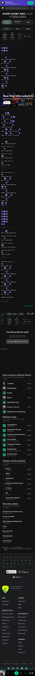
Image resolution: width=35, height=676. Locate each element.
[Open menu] (32, 8)
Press (20, 649)
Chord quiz (5, 640)
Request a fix (29, 306)
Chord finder (6, 633)
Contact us (21, 652)
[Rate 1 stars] (11, 336)
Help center (22, 601)
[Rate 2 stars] (14, 336)
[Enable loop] (21, 673)
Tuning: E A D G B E (2, 315)
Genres (4, 623)
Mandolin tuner (23, 630)
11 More (5, 379)
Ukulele (28, 29)
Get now (7, 102)
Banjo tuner (21, 633)
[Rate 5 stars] (24, 336)
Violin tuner (21, 627)
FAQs (19, 604)
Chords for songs (7, 614)
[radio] (30, 673)
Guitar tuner (22, 617)
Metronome (5, 636)
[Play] (16, 673)
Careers (20, 646)
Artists (4, 630)
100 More (5, 464)
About (20, 642)
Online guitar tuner (8, 617)
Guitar (6, 29)
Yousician (5, 604)
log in (16, 341)
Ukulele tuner (22, 620)
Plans (20, 608)
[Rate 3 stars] (17, 336)
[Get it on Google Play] (23, 571)
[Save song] (8, 673)
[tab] (7, 22)
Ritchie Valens (19, 16)
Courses (4, 643)
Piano (17, 29)
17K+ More (6, 507)
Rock (7, 301)
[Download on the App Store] (11, 571)
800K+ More (6, 421)
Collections (5, 627)
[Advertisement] (17, 666)
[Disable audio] (25, 673)
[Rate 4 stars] (20, 336)
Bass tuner (21, 623)
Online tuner (6, 620)
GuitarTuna (5, 547)
